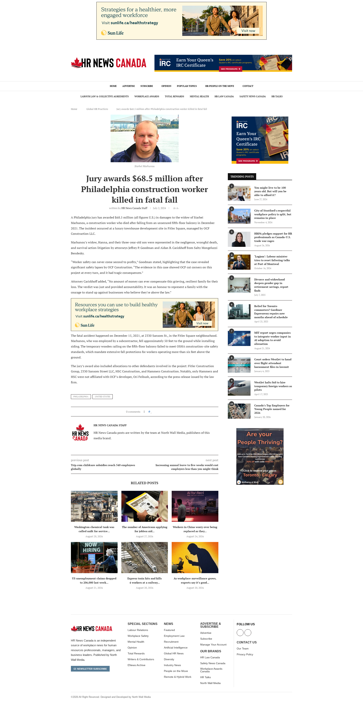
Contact (248, 86)
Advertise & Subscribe (210, 625)
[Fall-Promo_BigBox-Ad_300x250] (260, 119)
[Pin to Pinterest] (160, 411)
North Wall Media (210, 683)
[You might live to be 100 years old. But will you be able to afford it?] (239, 193)
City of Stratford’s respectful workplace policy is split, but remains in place (272, 214)
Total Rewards (174, 96)
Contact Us (247, 642)
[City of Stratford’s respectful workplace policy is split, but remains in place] (239, 216)
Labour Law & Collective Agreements (105, 96)
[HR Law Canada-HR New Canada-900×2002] (144, 301)
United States (102, 396)
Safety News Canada (253, 96)
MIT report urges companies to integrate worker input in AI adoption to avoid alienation (272, 338)
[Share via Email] (164, 411)
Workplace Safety (138, 636)
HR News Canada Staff (134, 208)
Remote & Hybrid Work (177, 677)
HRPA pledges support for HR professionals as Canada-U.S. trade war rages (273, 237)
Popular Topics (187, 86)
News (168, 623)
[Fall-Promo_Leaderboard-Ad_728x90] (223, 57)
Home (113, 86)
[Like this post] (151, 411)
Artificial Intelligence (176, 647)
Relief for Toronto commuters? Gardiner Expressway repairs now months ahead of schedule (271, 311)
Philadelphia (80, 396)
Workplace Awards (146, 96)
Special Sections (142, 623)
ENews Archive (136, 665)
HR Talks (277, 96)
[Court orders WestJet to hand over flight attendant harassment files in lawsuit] (239, 365)
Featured (169, 630)
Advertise (128, 86)
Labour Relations (138, 630)
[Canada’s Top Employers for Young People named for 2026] (239, 411)
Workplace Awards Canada (211, 670)
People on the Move (176, 671)
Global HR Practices (97, 109)
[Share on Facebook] (155, 411)
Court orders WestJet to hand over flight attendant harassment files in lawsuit (272, 362)
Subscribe (146, 86)
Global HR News (174, 653)
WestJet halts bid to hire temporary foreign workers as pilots (273, 386)
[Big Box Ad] (260, 430)
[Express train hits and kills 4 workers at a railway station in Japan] (144, 557)
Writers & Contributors (141, 659)
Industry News (172, 665)
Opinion (166, 86)
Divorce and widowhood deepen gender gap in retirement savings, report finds (271, 285)
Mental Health (199, 96)
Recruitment (171, 641)
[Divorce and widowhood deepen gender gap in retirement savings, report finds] (239, 285)
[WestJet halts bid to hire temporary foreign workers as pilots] (239, 388)
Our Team (243, 648)
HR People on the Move (219, 86)
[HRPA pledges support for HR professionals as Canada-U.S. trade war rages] (239, 239)
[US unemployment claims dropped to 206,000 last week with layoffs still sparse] (94, 557)
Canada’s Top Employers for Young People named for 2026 (271, 409)
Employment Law (174, 636)
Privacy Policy (245, 654)
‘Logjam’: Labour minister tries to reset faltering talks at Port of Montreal (272, 260)
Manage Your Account (213, 644)
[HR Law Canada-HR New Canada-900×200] (181, 4)
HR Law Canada (224, 96)
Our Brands (210, 651)
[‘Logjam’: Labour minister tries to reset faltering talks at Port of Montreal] (239, 262)
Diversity (169, 659)
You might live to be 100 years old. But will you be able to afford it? (270, 191)
